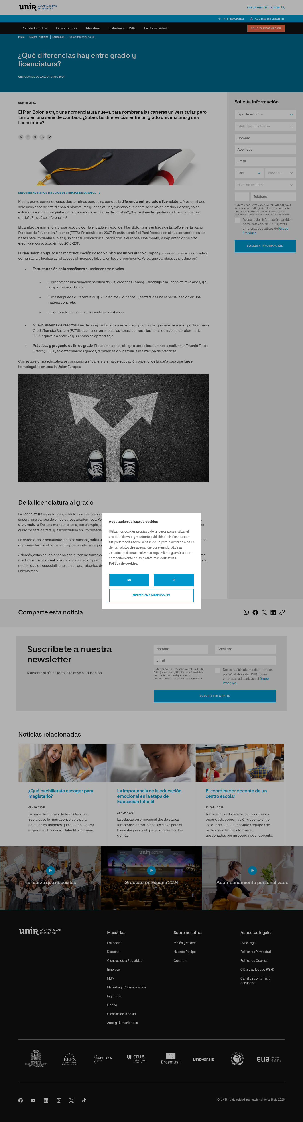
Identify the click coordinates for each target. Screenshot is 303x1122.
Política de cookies (123, 563)
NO (129, 580)
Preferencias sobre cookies (151, 595)
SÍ (174, 580)
